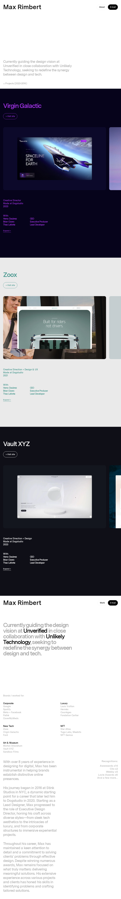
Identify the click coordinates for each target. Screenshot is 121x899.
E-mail (113, 7)
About (102, 7)
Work (102, 603)
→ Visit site (10, 116)
